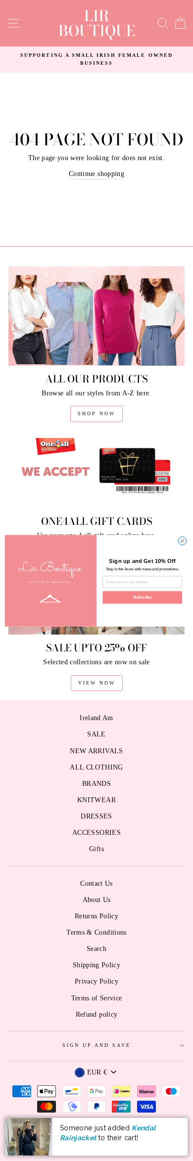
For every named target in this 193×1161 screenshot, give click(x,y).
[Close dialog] (182, 541)
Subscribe (142, 597)
